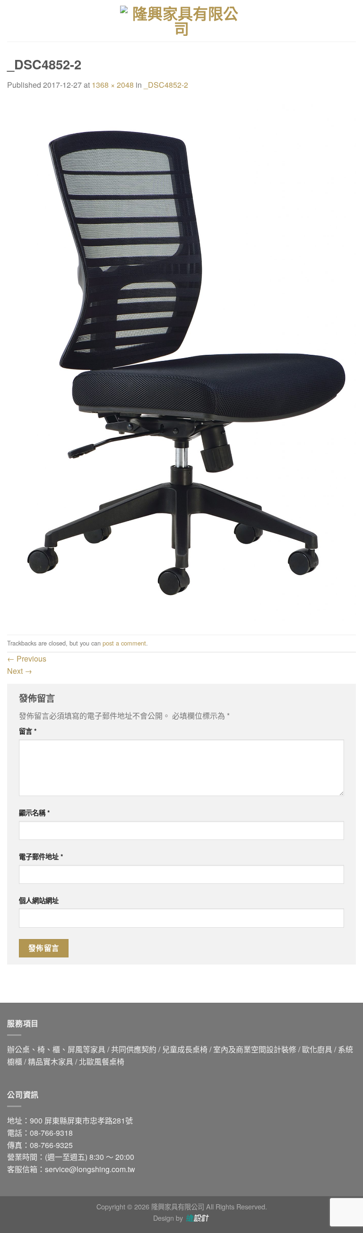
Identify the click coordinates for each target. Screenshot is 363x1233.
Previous (26, 658)
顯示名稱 (34, 812)
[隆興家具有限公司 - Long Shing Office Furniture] (181, 21)
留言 (28, 731)
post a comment (124, 642)
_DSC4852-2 (166, 84)
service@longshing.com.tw (90, 1169)
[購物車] (351, 20)
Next (19, 670)
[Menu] (12, 20)
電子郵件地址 (41, 856)
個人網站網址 (39, 900)
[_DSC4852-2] (181, 361)
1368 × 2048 (113, 84)
